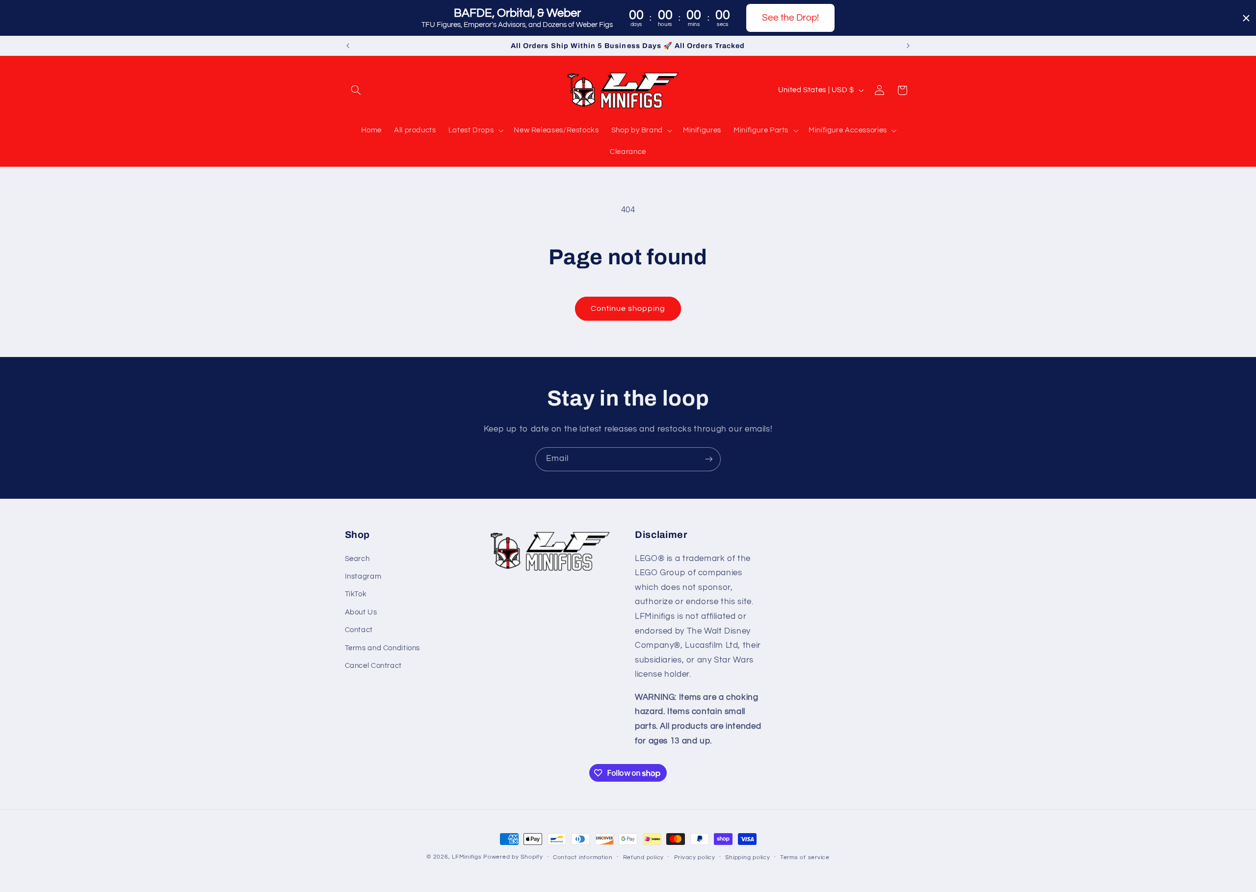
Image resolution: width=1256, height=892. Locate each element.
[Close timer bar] (1246, 18)
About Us (361, 612)
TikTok (356, 594)
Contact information (583, 857)
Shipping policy (747, 857)
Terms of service (805, 857)
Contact (359, 630)
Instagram (363, 576)
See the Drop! (790, 18)
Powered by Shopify (513, 857)
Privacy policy (694, 857)
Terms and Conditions (382, 648)
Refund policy (643, 857)
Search (357, 558)
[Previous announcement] (348, 45)
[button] (356, 90)
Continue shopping (628, 308)
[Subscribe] (709, 459)
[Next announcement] (908, 45)
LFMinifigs (466, 857)
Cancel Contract (373, 665)
